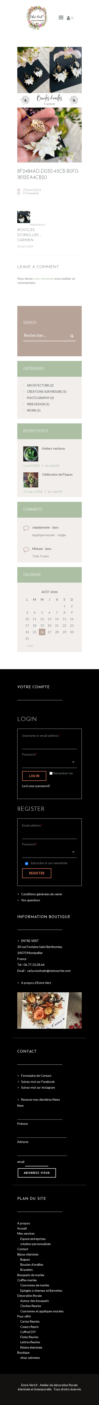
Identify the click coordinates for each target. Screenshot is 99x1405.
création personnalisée (35, 1244)
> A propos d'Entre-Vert (34, 983)
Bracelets (26, 1270)
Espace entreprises (33, 1239)
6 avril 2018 (31, 465)
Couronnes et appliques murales (42, 1311)
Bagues (25, 1259)
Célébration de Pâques (57, 474)
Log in (34, 776)
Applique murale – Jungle (49, 535)
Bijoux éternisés (27, 1254)
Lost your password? (36, 786)
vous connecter (43, 278)
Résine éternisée (31, 1347)
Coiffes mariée (27, 1280)
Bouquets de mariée (30, 1275)
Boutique (23, 1352)
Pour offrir (24, 1316)
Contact (22, 1249)
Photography (38, 398)
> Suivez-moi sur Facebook (36, 1082)
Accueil (22, 1228)
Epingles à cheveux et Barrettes (41, 1290)
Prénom (22, 1124)
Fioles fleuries (29, 1337)
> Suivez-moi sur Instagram (36, 1087)
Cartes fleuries (30, 1321)
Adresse (22, 1142)
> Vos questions (28, 900)
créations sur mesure (44, 391)
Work (31, 410)
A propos (23, 1223)
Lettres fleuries (30, 1342)
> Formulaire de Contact (34, 1075)
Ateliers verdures (53, 448)
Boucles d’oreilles (31, 1264)
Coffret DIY (28, 1332)
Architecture (38, 385)
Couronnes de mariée (34, 1285)
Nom (20, 1105)
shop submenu (30, 1358)
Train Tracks (40, 556)
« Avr (29, 646)
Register (36, 873)
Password (29, 754)
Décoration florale (29, 1296)
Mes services (26, 1233)
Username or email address (41, 735)
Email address (32, 825)
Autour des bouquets (34, 1301)
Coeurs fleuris (29, 1327)
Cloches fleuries (30, 1306)
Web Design (36, 404)
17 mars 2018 (32, 491)
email (20, 1162)
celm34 (54, 465)
